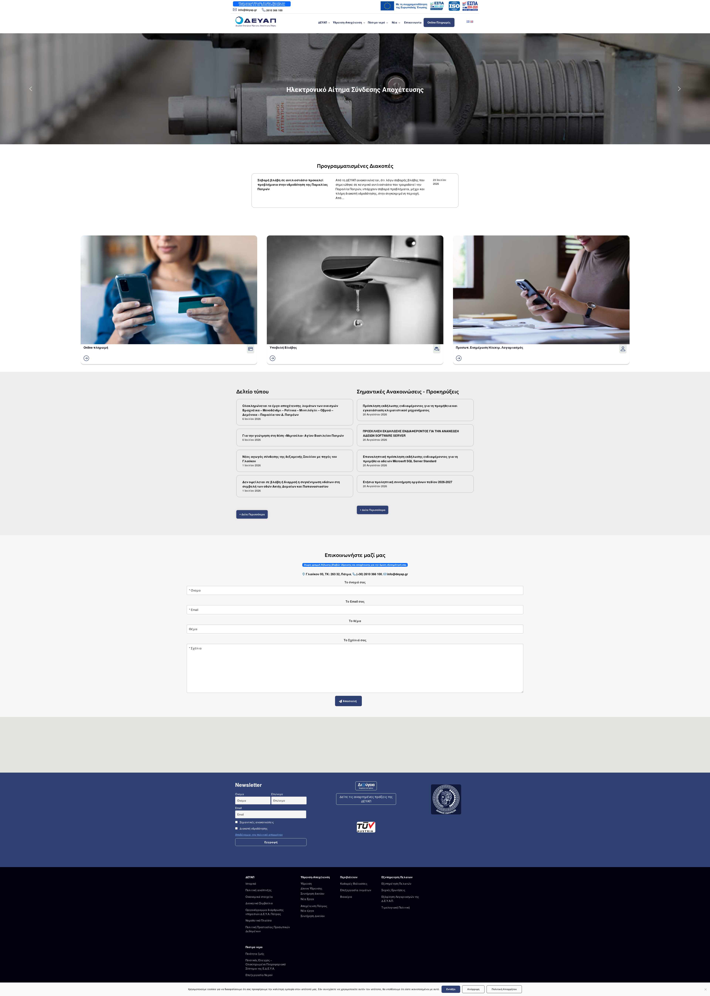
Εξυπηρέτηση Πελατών (396, 883)
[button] (31, 89)
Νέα (394, 22)
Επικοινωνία (413, 22)
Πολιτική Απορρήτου (504, 989)
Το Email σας (355, 601)
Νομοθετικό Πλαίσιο (259, 920)
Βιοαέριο (346, 897)
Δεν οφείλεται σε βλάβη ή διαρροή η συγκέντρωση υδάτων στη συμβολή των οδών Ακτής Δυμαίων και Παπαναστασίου (291, 484)
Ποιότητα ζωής (255, 953)
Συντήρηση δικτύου (312, 893)
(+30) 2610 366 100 (369, 574)
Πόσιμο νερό (376, 22)
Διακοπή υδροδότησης (253, 828)
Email (238, 808)
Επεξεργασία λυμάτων (355, 890)
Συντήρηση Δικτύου (313, 916)
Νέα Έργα (307, 899)
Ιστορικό (251, 883)
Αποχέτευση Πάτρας (314, 906)
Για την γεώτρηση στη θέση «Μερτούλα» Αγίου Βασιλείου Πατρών (293, 435)
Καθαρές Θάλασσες (353, 883)
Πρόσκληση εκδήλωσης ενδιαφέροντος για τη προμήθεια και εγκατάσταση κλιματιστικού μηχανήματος (410, 408)
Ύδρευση (306, 883)
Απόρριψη (473, 989)
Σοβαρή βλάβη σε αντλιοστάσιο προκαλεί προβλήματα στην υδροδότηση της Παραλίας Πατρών (293, 184)
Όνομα (239, 794)
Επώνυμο (277, 794)
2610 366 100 (274, 10)
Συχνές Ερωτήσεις (393, 890)
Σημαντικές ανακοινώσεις (256, 822)
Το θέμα (355, 621)
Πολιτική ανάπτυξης (259, 890)
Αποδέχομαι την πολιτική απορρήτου (259, 834)
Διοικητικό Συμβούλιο (259, 903)
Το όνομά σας (355, 582)
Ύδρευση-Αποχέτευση (347, 22)
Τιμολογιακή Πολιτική (395, 907)
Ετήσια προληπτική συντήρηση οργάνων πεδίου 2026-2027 (407, 482)
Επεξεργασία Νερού (259, 975)
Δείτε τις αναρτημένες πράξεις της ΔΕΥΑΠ (366, 799)
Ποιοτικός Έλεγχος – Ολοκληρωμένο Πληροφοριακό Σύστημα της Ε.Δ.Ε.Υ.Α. (266, 964)
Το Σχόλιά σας (355, 640)
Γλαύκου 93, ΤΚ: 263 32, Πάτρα (328, 574)
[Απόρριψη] (705, 989)
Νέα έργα (307, 910)
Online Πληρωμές (439, 22)
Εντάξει (450, 989)
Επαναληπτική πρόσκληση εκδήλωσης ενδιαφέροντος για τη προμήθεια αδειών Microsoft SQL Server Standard (410, 458)
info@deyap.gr (247, 10)
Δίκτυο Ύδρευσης (311, 888)
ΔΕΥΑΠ (322, 22)
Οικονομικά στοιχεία (259, 897)
